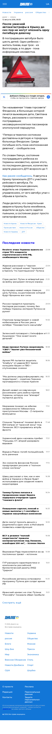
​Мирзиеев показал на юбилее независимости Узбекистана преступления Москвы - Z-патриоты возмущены (23, 410)
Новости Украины (11, 232)
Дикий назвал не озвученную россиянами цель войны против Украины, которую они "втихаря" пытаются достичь (21, 394)
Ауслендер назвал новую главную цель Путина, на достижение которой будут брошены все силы (23, 293)
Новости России (26, 228)
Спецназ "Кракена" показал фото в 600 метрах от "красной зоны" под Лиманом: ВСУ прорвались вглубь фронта (22, 426)
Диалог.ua (7, 709)
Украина (13, 17)
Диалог (4, 17)
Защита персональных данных (32, 699)
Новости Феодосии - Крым (31, 223)
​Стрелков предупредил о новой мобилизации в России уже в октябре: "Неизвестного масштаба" (22, 322)
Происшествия (10, 228)
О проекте (7, 687)
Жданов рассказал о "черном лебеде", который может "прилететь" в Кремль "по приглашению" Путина (23, 268)
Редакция (7, 692)
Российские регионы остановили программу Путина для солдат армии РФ (23, 581)
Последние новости (18, 243)
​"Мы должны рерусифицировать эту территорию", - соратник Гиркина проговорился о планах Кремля (23, 379)
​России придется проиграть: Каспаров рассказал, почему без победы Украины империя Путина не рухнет (23, 308)
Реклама (29, 687)
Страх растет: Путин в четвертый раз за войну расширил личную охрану (23, 280)
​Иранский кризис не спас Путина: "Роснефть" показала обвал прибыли (23, 593)
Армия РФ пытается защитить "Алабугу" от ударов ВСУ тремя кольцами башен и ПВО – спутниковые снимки (20, 364)
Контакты (7, 697)
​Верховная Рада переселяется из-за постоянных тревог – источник (23, 552)
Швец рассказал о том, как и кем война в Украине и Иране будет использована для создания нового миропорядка (22, 480)
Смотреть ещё (11, 602)
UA (47, 4)
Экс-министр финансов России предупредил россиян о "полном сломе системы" (21, 465)
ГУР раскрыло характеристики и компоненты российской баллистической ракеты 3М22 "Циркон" (21, 567)
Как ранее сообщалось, (17, 175)
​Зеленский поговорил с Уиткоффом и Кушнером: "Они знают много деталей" (23, 336)
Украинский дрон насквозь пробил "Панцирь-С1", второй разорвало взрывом (22, 441)
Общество (40, 228)
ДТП (23, 232)
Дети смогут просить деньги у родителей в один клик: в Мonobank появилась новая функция (23, 524)
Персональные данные (32, 693)
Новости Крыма (10, 223)
